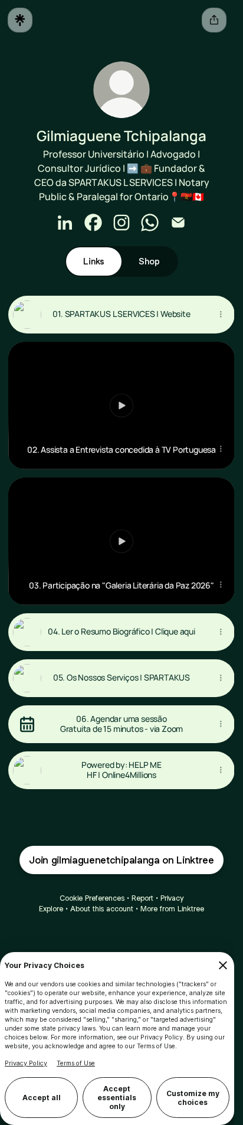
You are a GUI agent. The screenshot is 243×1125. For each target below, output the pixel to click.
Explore (51, 909)
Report (142, 898)
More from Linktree (172, 909)
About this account (101, 909)
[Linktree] (20, 20)
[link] (65, 222)
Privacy (171, 898)
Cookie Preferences (92, 898)
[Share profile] (214, 20)
